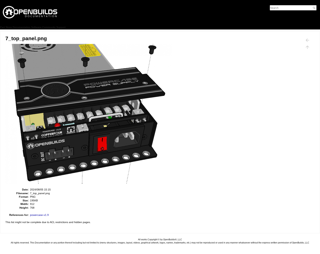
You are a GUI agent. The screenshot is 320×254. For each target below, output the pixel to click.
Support (61, 27)
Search (314, 7)
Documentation (21, 27)
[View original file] (90, 115)
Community (49, 27)
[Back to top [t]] (307, 47)
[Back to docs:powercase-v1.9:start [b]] (307, 40)
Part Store (6, 27)
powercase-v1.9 (39, 214)
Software (36, 27)
